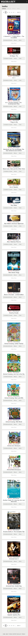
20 (18, 12)
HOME (4, 634)
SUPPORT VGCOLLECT (17, 634)
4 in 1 (13, 78)
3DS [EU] (10, 396)
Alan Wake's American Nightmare (14, 223)
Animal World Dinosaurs (14, 469)
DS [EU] (10, 420)
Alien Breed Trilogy (13, 272)
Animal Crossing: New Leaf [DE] (14, 398)
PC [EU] (10, 270)
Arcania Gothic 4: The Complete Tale (13, 531)
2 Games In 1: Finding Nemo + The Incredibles (14, 37)
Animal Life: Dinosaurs (13, 446)
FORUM (10, 634)
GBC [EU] (10, 100)
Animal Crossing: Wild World (14, 422)
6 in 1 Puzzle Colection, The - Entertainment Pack (13, 103)
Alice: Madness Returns (14, 242)
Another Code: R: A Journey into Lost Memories (14, 500)
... (15, 12)
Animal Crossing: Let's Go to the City (13, 374)
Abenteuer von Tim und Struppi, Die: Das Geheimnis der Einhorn (13, 149)
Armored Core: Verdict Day (14, 586)
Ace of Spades (14, 187)
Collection (4, 8)
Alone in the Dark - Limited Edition (14, 294)
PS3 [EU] (10, 147)
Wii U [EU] (10, 341)
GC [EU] (10, 34)
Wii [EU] (10, 292)
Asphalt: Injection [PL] (14, 615)
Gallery (18, 8)
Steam (10, 54)
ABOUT (7, 634)
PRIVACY (23, 634)
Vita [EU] (10, 613)
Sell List (13, 8)
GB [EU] (10, 76)
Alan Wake (14, 205)
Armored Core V (14, 559)
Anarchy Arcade (13, 313)
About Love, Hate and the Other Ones (14, 169)
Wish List (9, 8)
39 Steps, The (14, 56)
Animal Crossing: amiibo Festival (13, 343)
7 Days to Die (14, 122)
